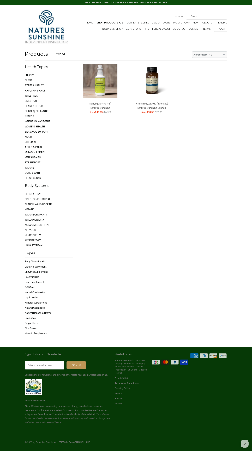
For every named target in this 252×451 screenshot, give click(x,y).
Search (118, 403)
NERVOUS (30, 230)
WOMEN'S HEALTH (35, 126)
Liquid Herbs (31, 297)
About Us (179, 28)
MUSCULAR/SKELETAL (37, 225)
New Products (202, 22)
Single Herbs (31, 323)
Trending (221, 22)
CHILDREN (30, 142)
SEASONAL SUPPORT (37, 131)
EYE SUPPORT (32, 162)
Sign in (179, 16)
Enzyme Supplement (36, 271)
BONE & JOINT (32, 172)
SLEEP (28, 80)
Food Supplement (34, 282)
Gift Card (29, 287)
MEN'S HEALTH (33, 157)
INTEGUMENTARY (34, 219)
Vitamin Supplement (36, 333)
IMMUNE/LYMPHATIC (36, 214)
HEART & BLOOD (34, 106)
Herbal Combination (35, 292)
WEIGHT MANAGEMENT (37, 121)
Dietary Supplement (35, 266)
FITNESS (29, 116)
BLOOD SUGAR (33, 178)
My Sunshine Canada (43, 442)
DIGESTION (31, 101)
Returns (118, 393)
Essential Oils (32, 277)
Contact (194, 28)
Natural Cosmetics (35, 307)
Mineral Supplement (36, 302)
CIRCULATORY (33, 194)
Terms (207, 28)
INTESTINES (31, 95)
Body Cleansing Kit (35, 261)
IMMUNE (29, 167)
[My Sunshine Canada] (46, 27)
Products (36, 54)
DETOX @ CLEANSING (36, 111)
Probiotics (30, 318)
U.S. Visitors (133, 28)
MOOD (28, 136)
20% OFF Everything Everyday (171, 22)
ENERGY (29, 75)
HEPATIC (29, 209)
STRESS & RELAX (34, 85)
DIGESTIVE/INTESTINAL (37, 199)
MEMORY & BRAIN (35, 152)
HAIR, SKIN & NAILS (35, 90)
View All (60, 53)
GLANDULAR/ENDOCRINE (38, 204)
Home (89, 22)
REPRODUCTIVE (33, 235)
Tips (146, 28)
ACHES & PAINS (33, 147)
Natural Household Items (38, 313)
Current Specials (138, 22)
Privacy (118, 398)
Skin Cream (31, 328)
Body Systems (112, 28)
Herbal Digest (161, 28)
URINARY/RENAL (34, 245)
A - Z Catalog (121, 378)
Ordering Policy (122, 388)
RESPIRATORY (33, 240)
